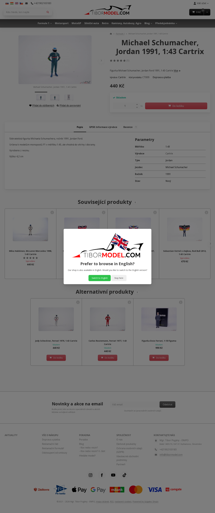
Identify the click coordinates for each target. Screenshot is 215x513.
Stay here (118, 278)
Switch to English (100, 278)
